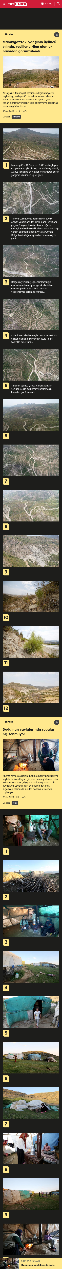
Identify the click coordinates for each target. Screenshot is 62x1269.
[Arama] (58, 4)
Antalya (16, 116)
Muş (15, 802)
